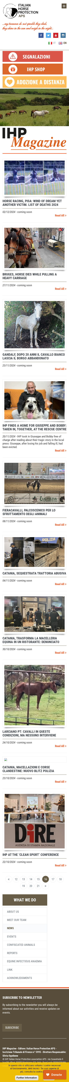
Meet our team (16, 920)
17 (53, 879)
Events (11, 936)
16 (45, 879)
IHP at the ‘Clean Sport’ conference (31, 855)
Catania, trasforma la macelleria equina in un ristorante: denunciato (31, 640)
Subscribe (12, 1027)
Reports (12, 953)
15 (38, 879)
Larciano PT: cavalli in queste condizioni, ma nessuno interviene (29, 733)
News (10, 928)
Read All (60, 215)
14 (30, 879)
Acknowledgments (19, 978)
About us (13, 911)
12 (16, 879)
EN (64, 43)
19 (23, 886)
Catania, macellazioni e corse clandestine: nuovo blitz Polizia (28, 769)
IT (54, 43)
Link (9, 969)
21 (38, 886)
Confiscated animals (21, 944)
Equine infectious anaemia (24, 961)
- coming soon (17, 212)
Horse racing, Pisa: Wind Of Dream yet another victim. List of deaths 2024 (32, 203)
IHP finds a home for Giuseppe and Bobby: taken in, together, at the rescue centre (34, 427)
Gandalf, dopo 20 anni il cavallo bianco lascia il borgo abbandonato (34, 356)
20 (30, 886)
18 (60, 879)
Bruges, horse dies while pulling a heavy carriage (30, 276)
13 (23, 879)
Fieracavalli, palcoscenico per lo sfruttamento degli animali (29, 512)
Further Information (27, 1077)
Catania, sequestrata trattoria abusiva (34, 573)
